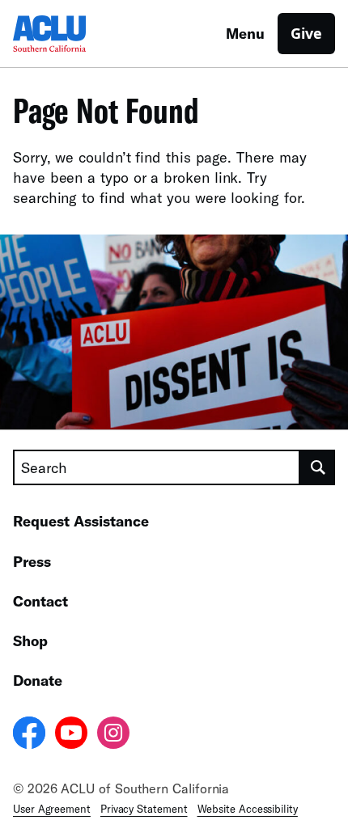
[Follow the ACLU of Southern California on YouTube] (71, 735)
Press (32, 561)
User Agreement (52, 808)
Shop (30, 640)
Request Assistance (81, 521)
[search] (317, 467)
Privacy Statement (144, 808)
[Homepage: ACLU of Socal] (69, 33)
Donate (37, 680)
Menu (245, 33)
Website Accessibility (247, 808)
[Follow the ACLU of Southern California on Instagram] (113, 735)
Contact (40, 601)
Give (306, 33)
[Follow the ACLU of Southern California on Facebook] (29, 735)
